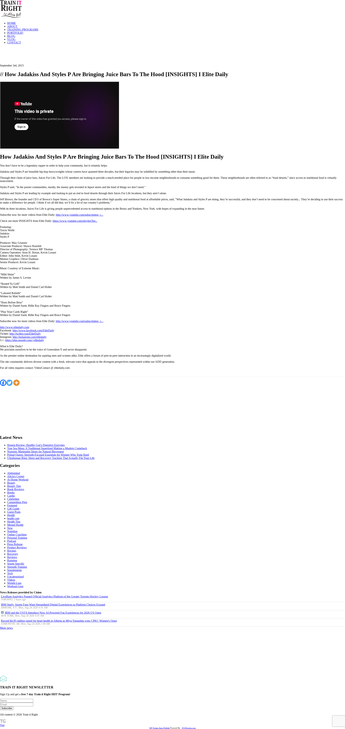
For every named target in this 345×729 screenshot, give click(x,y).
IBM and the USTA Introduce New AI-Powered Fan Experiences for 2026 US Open (53, 612)
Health (11, 515)
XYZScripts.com (189, 728)
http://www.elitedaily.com (14, 327)
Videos (11, 579)
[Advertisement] (65, 55)
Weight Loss (14, 583)
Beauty (11, 482)
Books (11, 492)
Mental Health (15, 524)
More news (6, 627)
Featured (12, 505)
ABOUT (12, 26)
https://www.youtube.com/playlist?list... (75, 220)
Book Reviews (15, 489)
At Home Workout (17, 479)
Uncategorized (15, 576)
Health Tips (13, 521)
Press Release (15, 544)
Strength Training (17, 566)
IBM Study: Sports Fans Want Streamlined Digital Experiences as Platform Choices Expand (53, 604)
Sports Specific (15, 563)
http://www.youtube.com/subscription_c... (79, 214)
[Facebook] (3, 383)
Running (12, 560)
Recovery (12, 553)
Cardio (11, 495)
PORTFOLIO (15, 32)
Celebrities (13, 498)
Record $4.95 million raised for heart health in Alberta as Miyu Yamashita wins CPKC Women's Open (59, 620)
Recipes (11, 550)
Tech (10, 573)
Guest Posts (13, 511)
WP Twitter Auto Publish (159, 728)
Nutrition (12, 531)
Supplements (14, 570)
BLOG (11, 36)
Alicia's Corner (15, 476)
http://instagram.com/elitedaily (30, 336)
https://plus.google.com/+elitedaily (24, 340)
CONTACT (14, 42)
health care (13, 518)
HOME (11, 23)
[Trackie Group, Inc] (3, 721)
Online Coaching (17, 534)
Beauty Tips (14, 486)
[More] (16, 383)
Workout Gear (15, 586)
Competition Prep (17, 502)
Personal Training (17, 537)
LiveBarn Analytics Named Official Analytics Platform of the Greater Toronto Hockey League (54, 596)
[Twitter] (9, 383)
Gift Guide (13, 508)
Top (2, 725)
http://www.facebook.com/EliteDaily (33, 330)
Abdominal (13, 473)
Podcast (11, 541)
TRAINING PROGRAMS (22, 29)
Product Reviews (17, 547)
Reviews (12, 557)
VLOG (11, 39)
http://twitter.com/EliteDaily (25, 333)
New (10, 528)
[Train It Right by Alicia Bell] (11, 17)
